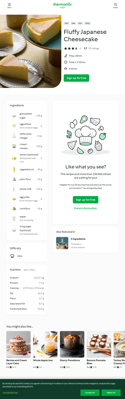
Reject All (111, 393)
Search (115, 8)
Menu (9, 8)
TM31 (87, 23)
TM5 (80, 23)
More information (85, 208)
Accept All (90, 393)
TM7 (66, 23)
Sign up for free (76, 78)
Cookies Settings (10, 392)
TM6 (73, 23)
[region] (62, 389)
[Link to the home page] (62, 5)
